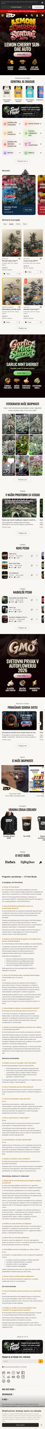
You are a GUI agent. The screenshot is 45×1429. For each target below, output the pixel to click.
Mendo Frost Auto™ (32, 309)
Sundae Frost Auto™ (10, 208)
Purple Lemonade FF (9, 474)
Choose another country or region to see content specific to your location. (19, 2)
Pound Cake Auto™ (10, 261)
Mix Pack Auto (22, 474)
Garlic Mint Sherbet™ (22, 432)
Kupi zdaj (28, 210)
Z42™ (8, 432)
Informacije (7, 1394)
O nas (4, 1399)
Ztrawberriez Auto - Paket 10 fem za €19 (21, 11)
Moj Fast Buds (8, 1389)
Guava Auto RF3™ (31, 261)
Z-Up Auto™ (35, 453)
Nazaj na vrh (21, 1337)
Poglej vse (22, 328)
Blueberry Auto (22, 453)
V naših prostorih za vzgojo (22, 494)
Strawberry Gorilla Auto (11, 309)
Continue (38, 7)
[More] (37, 556)
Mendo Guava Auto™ (36, 474)
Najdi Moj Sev (28, 113)
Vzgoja (22, 491)
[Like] (32, 556)
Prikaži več (22, 480)
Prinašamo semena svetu (22, 707)
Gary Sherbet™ (8, 453)
